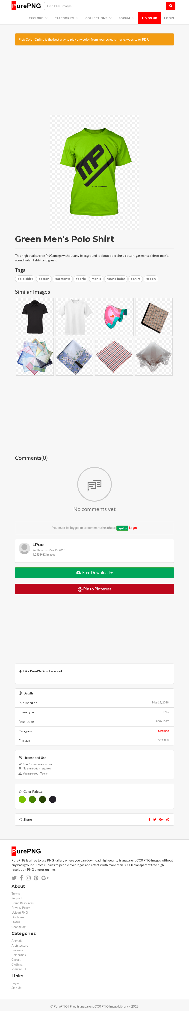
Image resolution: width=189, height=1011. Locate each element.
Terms (16, 893)
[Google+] (161, 819)
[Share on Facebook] (21, 878)
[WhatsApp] (167, 819)
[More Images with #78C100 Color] (22, 799)
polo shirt (25, 279)
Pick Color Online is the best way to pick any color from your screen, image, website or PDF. (84, 39)
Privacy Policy (21, 907)
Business (17, 950)
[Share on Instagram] (28, 878)
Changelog (19, 927)
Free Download (96, 572)
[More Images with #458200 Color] (32, 799)
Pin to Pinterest (97, 588)
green (151, 279)
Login (169, 18)
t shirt (135, 279)
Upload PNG (20, 912)
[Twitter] (154, 819)
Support (17, 898)
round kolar (116, 279)
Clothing (163, 730)
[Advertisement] (94, 82)
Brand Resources (23, 903)
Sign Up (150, 18)
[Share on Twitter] (14, 878)
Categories (64, 18)
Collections (96, 18)
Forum (124, 18)
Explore (36, 18)
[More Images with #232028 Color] (52, 799)
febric (81, 279)
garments (62, 279)
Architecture (20, 945)
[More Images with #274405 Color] (42, 799)
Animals (17, 940)
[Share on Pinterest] (36, 878)
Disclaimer (19, 917)
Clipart (16, 959)
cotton (43, 279)
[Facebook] (149, 819)
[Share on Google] (45, 878)
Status (16, 922)
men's (96, 279)
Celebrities (19, 955)
